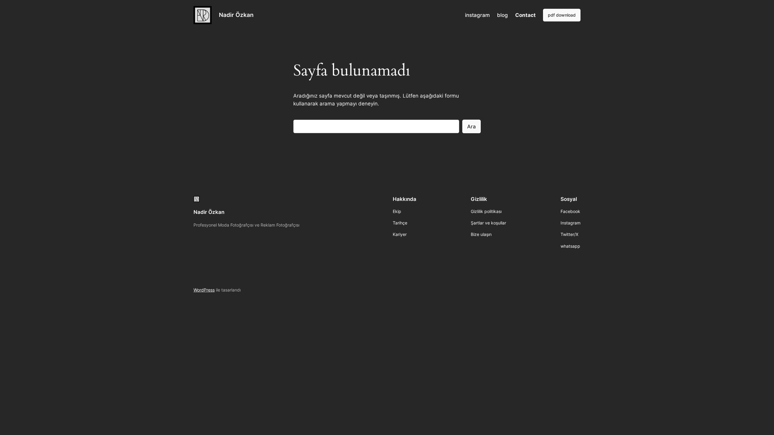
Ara (471, 127)
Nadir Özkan (236, 14)
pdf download (562, 15)
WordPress (204, 289)
